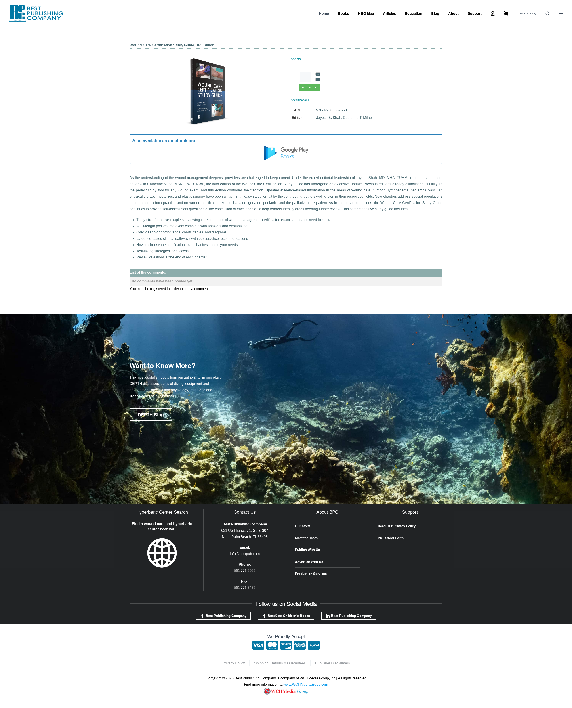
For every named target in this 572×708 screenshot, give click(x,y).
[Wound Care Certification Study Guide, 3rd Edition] (207, 91)
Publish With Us (307, 549)
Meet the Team (306, 537)
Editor (297, 118)
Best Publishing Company (226, 616)
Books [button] (343, 13)
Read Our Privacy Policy (397, 525)
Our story (302, 525)
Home (324, 13)
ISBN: (296, 110)
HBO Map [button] (366, 13)
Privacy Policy (233, 663)
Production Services (311, 573)
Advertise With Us (309, 561)
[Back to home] (36, 13)
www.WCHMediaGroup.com (305, 684)
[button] (547, 13)
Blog (435, 13)
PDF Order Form (391, 537)
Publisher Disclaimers (332, 663)
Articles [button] (389, 13)
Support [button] (475, 13)
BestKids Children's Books (289, 616)
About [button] (453, 13)
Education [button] (413, 13)
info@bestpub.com (245, 554)
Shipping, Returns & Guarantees (280, 663)
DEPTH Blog (151, 414)
